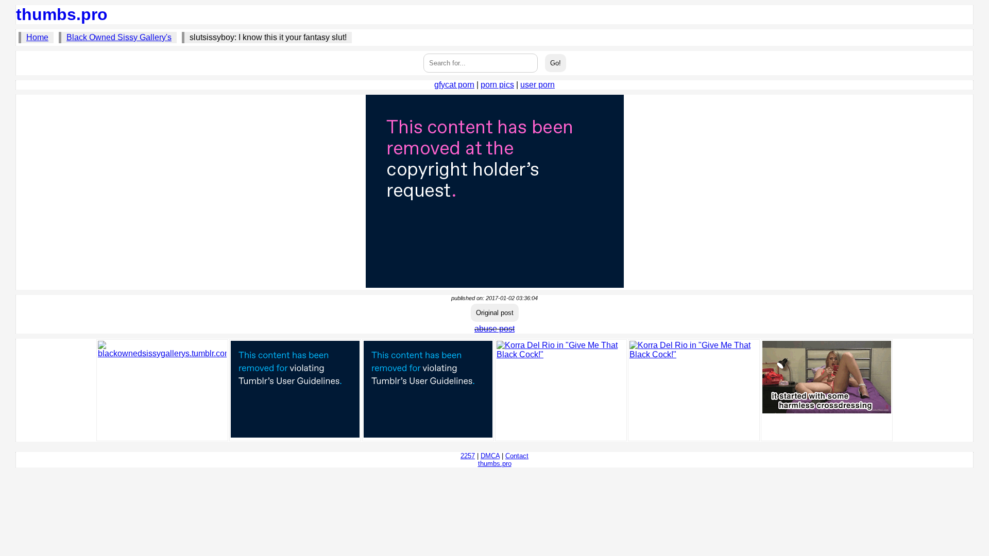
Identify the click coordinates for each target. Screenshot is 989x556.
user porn (537, 84)
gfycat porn (454, 84)
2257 (468, 456)
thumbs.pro (62, 14)
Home (37, 37)
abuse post (494, 328)
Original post (495, 313)
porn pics (497, 84)
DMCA (490, 456)
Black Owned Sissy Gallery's (119, 37)
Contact (516, 456)
